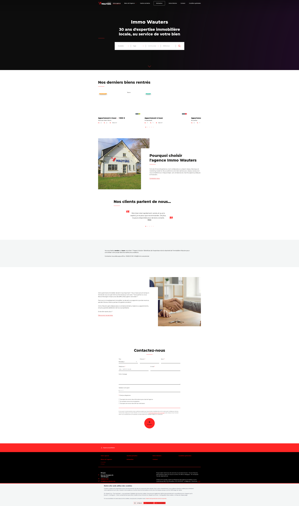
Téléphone (122, 366)
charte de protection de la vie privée (156, 412)
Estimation (159, 3)
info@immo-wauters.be (108, 481)
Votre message (123, 374)
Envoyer (149, 424)
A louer (103, 464)
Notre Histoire (173, 3)
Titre (120, 359)
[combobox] (123, 46)
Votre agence (117, 3)
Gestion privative (145, 3)
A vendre (103, 462)
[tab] (146, 127)
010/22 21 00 (104, 479)
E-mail (152, 366)
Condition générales (195, 3)
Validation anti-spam (124, 388)
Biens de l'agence (129, 3)
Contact (183, 3)
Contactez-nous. (155, 178)
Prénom (142, 359)
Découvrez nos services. (105, 315)
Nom (163, 359)
